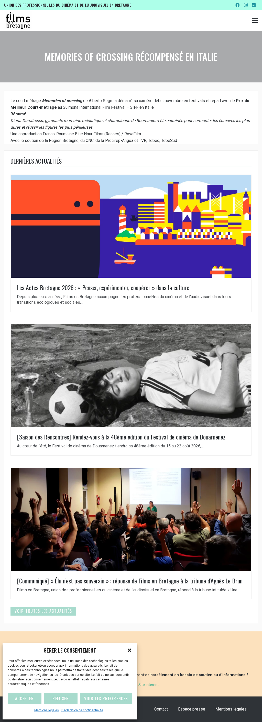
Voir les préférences (106, 698)
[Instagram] (246, 5)
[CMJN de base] (18, 20)
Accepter (24, 698)
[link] (101, 100)
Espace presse (191, 709)
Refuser (60, 698)
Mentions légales (46, 710)
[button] (129, 650)
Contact (161, 709)
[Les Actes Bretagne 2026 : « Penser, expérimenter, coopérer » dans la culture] (131, 243)
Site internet (148, 685)
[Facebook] (237, 5)
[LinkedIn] (254, 5)
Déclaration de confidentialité (82, 710)
